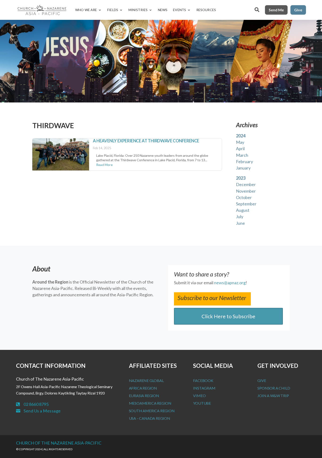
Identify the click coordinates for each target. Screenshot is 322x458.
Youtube (202, 403)
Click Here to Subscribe (228, 316)
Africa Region (143, 388)
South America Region (152, 410)
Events (179, 10)
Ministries (138, 10)
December (246, 184)
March (242, 155)
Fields (112, 10)
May (240, 142)
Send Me (276, 10)
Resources (206, 10)
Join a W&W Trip (273, 395)
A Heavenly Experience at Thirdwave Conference (146, 140)
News (162, 10)
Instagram (204, 388)
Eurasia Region (144, 395)
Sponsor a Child (273, 388)
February (244, 161)
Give (298, 10)
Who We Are (86, 10)
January (243, 167)
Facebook (203, 380)
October (244, 197)
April (240, 148)
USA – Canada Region (149, 418)
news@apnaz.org (230, 282)
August (242, 210)
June (240, 223)
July (239, 216)
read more (104, 165)
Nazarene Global (146, 380)
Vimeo (199, 395)
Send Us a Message (42, 410)
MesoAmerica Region (150, 403)
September (246, 203)
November (246, 191)
